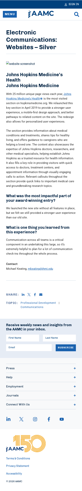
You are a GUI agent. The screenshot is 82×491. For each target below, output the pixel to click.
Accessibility (14, 473)
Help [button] (9, 377)
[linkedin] (10, 419)
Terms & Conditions (18, 458)
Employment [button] (14, 386)
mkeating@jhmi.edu (40, 268)
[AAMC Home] (41, 14)
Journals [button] (12, 395)
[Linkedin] (24, 294)
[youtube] (60, 419)
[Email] (42, 294)
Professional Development (39, 303)
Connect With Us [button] (18, 404)
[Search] (76, 14)
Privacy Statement (17, 466)
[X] (30, 294)
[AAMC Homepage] (26, 443)
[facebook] (49, 419)
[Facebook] (36, 294)
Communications (32, 307)
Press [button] (10, 368)
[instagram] (35, 419)
